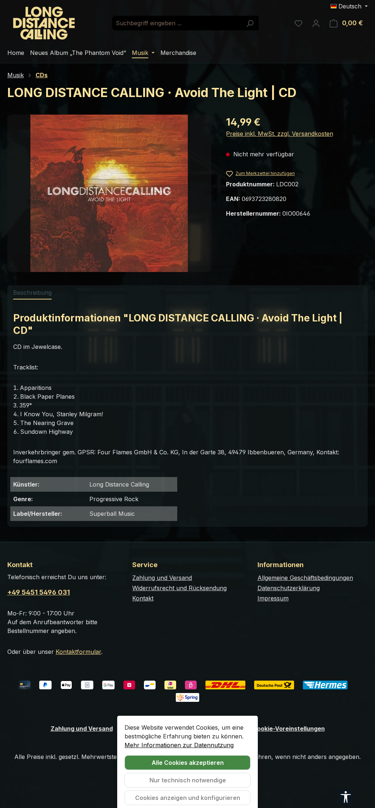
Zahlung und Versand (162, 577)
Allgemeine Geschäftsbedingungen (305, 577)
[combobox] (177, 23)
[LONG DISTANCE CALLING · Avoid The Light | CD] (109, 193)
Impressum (273, 598)
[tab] (32, 292)
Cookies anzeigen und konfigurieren (187, 797)
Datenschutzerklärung (288, 588)
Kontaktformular (78, 651)
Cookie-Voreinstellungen (289, 728)
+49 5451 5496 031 (38, 592)
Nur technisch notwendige (187, 780)
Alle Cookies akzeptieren (188, 762)
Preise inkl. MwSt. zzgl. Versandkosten (279, 133)
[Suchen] (250, 23)
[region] (109, 193)
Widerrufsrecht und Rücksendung (179, 588)
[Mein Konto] (316, 23)
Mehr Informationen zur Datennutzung (179, 745)
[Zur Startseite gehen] (44, 23)
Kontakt (142, 598)
